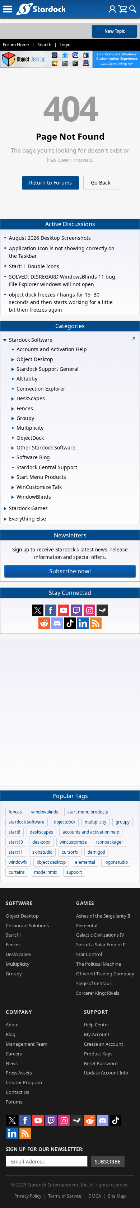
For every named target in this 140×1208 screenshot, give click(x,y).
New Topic (114, 31)
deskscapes (41, 832)
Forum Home (16, 45)
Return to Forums (50, 182)
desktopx (41, 842)
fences (15, 812)
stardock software (27, 822)
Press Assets (19, 1072)
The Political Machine (98, 964)
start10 (16, 842)
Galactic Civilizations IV (100, 935)
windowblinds (44, 812)
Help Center (96, 1024)
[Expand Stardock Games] (5, 508)
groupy (123, 822)
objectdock (64, 822)
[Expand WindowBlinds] (12, 497)
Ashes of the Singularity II (103, 916)
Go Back (101, 182)
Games (85, 903)
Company (19, 1011)
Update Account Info (106, 1072)
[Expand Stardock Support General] (12, 369)
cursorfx (70, 852)
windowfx (18, 862)
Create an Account (103, 1044)
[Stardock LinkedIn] (82, 623)
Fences (13, 944)
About (12, 1024)
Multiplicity (17, 964)
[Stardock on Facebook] (50, 610)
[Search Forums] (132, 9)
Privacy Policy (27, 1196)
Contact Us (17, 1092)
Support (96, 1011)
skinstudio (42, 852)
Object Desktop (22, 916)
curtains (17, 872)
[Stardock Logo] (40, 9)
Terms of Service (64, 1196)
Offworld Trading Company (105, 973)
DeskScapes (18, 954)
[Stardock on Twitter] (37, 610)
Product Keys (98, 1053)
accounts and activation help (90, 832)
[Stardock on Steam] (102, 610)
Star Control (89, 954)
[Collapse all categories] (134, 338)
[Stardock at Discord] (57, 623)
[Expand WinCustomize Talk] (12, 487)
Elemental (86, 925)
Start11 (13, 935)
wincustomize (73, 842)
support (74, 872)
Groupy (14, 973)
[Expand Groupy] (12, 418)
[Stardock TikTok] (70, 623)
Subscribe (108, 1161)
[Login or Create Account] (112, 9)
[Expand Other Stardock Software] (12, 448)
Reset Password (101, 1063)
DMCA (94, 1196)
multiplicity (95, 822)
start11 (16, 852)
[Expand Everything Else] (5, 519)
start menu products (87, 812)
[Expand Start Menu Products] (12, 477)
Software (19, 903)
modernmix (45, 872)
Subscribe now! (70, 571)
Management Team (26, 1044)
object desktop (51, 862)
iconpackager (109, 842)
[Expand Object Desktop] (12, 360)
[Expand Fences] (12, 409)
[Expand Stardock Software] (4, 340)
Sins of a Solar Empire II (101, 944)
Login (65, 45)
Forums (14, 1102)
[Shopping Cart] (122, 9)
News (12, 1063)
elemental (85, 862)
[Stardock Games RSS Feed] (95, 623)
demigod (96, 852)
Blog (10, 1034)
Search (44, 45)
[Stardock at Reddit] (44, 623)
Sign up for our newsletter (44, 1149)
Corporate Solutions (27, 925)
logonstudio (116, 862)
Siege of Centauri (94, 983)
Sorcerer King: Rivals (97, 993)
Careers (14, 1053)
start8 (14, 832)
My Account (96, 1034)
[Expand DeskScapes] (12, 399)
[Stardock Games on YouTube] (63, 610)
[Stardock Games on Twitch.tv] (76, 610)
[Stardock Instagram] (89, 610)
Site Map (117, 1196)
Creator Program (24, 1082)
